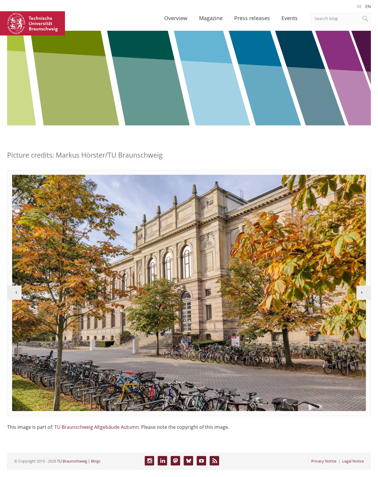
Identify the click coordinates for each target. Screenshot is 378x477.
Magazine (211, 18)
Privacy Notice (323, 461)
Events (289, 18)
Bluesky (188, 460)
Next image (363, 293)
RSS (214, 460)
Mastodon (175, 460)
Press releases (252, 18)
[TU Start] (32, 23)
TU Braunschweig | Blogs (78, 461)
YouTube (201, 460)
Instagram (149, 460)
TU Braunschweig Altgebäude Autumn (96, 427)
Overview (175, 18)
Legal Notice (353, 461)
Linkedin (162, 460)
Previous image (14, 293)
